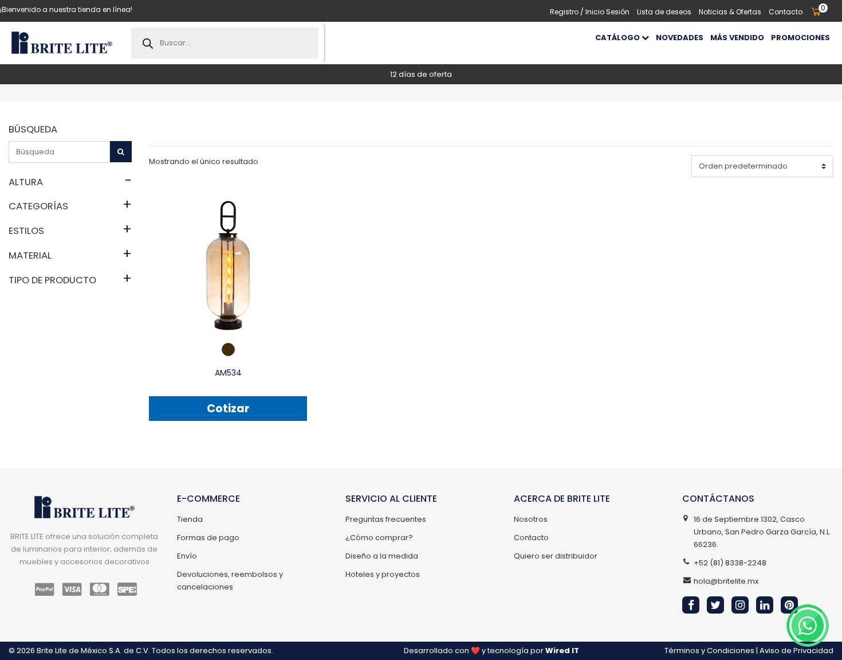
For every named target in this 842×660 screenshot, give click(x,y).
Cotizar (228, 408)
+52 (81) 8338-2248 (730, 562)
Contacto (785, 12)
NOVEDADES (679, 37)
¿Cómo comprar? (379, 537)
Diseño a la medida (381, 555)
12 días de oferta (421, 74)
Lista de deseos (664, 12)
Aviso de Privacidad (796, 650)
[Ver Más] (228, 265)
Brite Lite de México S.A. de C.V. (93, 650)
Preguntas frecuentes (385, 519)
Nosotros (531, 519)
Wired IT (562, 650)
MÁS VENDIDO (737, 37)
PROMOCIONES (800, 37)
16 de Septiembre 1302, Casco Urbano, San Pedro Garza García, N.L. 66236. (762, 532)
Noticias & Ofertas (730, 12)
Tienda (190, 519)
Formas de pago (208, 537)
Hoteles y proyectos (382, 574)
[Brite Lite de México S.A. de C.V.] (62, 43)
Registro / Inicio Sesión (589, 12)
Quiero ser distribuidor (555, 555)
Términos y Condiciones (709, 650)
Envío (187, 555)
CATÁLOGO (618, 37)
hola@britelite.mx (726, 581)
